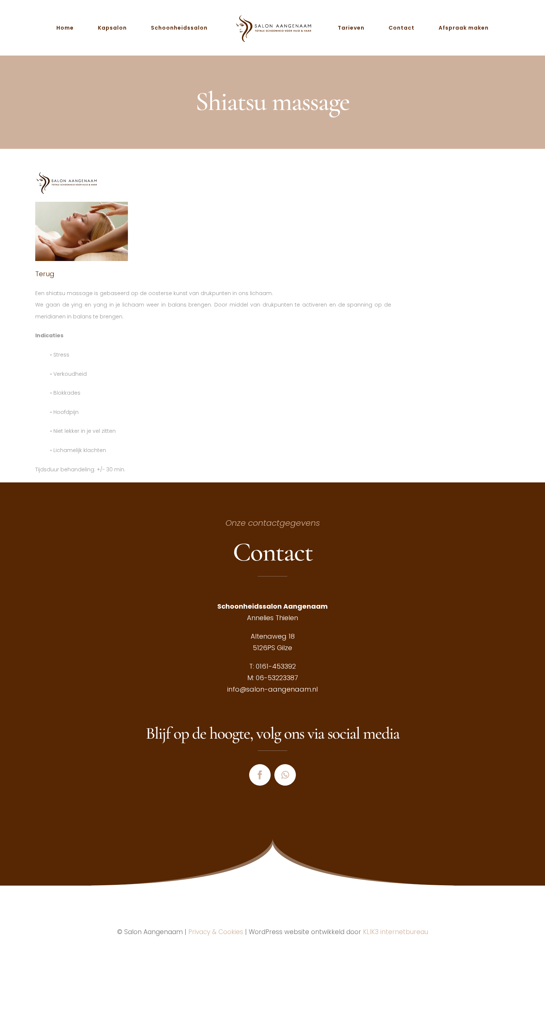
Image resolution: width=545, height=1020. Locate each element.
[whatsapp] (285, 775)
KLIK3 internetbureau (395, 931)
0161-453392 (276, 666)
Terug (44, 273)
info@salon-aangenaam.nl (272, 689)
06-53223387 (277, 677)
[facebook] (260, 775)
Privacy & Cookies (215, 931)
